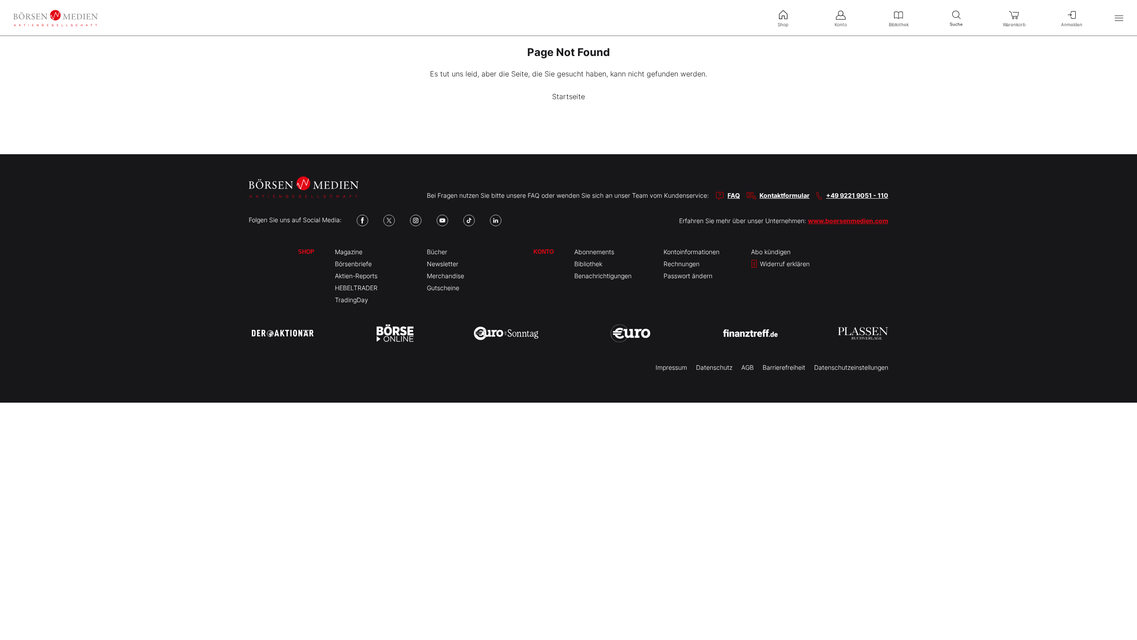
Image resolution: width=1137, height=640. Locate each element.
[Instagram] (415, 220)
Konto (543, 251)
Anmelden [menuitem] (1071, 24)
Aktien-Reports (356, 276)
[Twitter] (389, 220)
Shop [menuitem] (783, 24)
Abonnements (594, 252)
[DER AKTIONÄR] (283, 333)
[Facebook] (362, 220)
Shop (306, 251)
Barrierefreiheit (784, 367)
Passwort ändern (688, 276)
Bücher (437, 252)
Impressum (671, 367)
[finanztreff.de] (750, 333)
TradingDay (351, 300)
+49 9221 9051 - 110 (857, 195)
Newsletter (442, 264)
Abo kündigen (771, 252)
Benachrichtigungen (603, 276)
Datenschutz (714, 367)
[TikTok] (469, 220)
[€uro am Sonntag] (506, 333)
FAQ (734, 195)
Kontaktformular (784, 195)
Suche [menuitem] (956, 24)
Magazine (348, 252)
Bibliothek (588, 264)
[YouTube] (442, 220)
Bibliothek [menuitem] (899, 24)
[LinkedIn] (495, 220)
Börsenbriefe (353, 264)
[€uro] (630, 333)
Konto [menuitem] (841, 24)
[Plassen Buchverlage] (863, 333)
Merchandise (445, 276)
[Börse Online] (395, 333)
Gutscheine (443, 288)
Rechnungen (682, 264)
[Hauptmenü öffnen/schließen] (1119, 18)
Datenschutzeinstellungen (851, 367)
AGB (747, 367)
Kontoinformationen (692, 252)
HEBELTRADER (356, 288)
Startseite (568, 96)
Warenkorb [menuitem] (1014, 24)
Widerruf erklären (784, 264)
